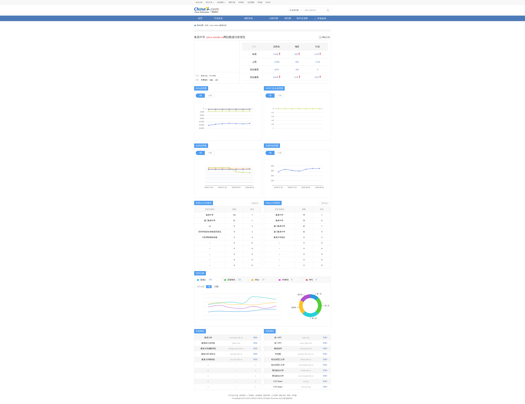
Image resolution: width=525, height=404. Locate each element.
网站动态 (282, 395)
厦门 (217, 80)
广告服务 (250, 395)
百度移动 (234, 279)
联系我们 (243, 395)
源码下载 (232, 2)
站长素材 (220, 2)
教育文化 (204, 76)
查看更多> (255, 203)
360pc (259, 279)
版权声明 (266, 395)
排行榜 (288, 18)
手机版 (294, 395)
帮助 (288, 395)
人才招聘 (274, 395)
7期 (200, 96)
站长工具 (209, 2)
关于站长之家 (233, 395)
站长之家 (199, 2)
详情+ (255, 338)
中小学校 (212, 76)
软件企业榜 (302, 18)
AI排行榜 (273, 18)
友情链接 (258, 395)
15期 (210, 96)
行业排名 (218, 18)
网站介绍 (326, 37)
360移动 (287, 279)
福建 (211, 80)
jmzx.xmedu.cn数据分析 (218, 25)
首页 (200, 18)
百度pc (206, 279)
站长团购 (251, 2)
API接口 (241, 2)
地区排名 (248, 18)
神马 (313, 279)
